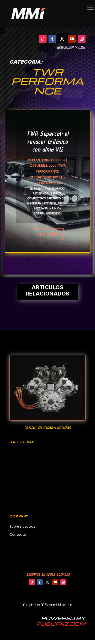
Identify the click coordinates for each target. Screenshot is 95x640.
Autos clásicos (23, 452)
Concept (17, 485)
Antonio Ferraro (50, 160)
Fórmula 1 (18, 501)
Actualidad (19, 542)
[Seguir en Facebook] (52, 39)
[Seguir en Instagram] (82, 39)
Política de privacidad (28, 559)
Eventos (17, 468)
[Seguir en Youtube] (72, 39)
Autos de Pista (23, 476)
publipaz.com (61, 624)
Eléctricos (18, 493)
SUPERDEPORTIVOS (45, 177)
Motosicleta (21, 460)
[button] (87, 7)
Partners (17, 551)
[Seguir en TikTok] (43, 39)
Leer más (47, 234)
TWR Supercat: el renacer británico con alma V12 (47, 141)
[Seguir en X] (62, 39)
